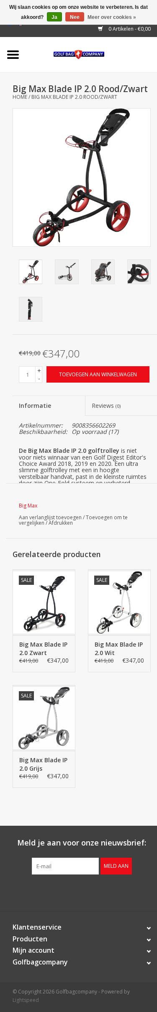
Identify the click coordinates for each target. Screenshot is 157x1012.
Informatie (35, 406)
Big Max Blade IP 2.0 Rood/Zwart (74, 96)
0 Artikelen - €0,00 (129, 28)
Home (20, 96)
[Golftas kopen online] (91, 54)
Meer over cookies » (112, 17)
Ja (54, 17)
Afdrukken (61, 522)
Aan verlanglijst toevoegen (50, 517)
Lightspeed (26, 1000)
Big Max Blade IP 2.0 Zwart (43, 648)
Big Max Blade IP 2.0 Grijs (43, 764)
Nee (75, 17)
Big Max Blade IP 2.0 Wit (119, 648)
